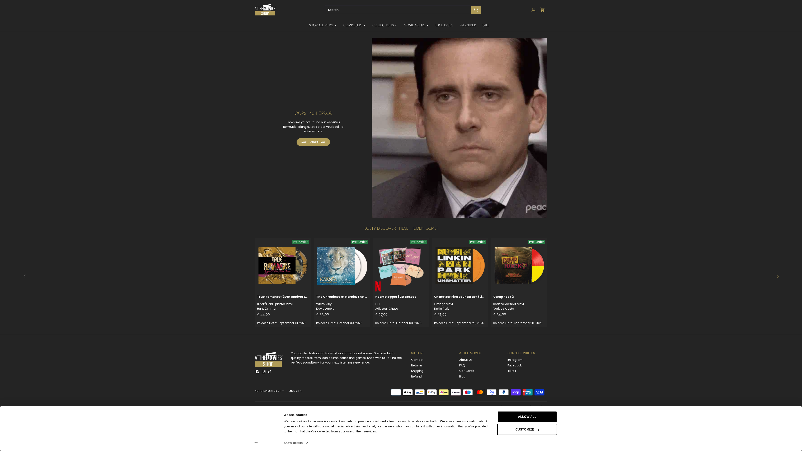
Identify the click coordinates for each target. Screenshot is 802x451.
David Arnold (342, 303)
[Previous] (24, 276)
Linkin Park (460, 303)
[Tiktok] (270, 371)
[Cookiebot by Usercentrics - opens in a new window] (256, 443)
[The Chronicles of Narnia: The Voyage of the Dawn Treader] (342, 266)
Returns (416, 365)
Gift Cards (466, 371)
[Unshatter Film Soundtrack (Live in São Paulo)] (460, 266)
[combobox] (398, 10)
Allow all (527, 416)
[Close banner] (566, 412)
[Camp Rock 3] (519, 266)
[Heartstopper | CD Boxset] (401, 266)
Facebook (515, 365)
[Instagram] (263, 371)
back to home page (313, 142)
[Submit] (476, 10)
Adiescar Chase (395, 303)
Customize (524, 429)
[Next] (777, 276)
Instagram (515, 360)
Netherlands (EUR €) (267, 391)
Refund (416, 376)
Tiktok (512, 371)
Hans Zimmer (283, 303)
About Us (465, 360)
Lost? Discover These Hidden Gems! (401, 228)
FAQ (462, 365)
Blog (462, 376)
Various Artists (508, 303)
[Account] (533, 10)
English (294, 391)
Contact (417, 360)
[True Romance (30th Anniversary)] (283, 266)
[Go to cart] (542, 10)
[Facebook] (257, 371)
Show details (293, 443)
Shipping (417, 371)
